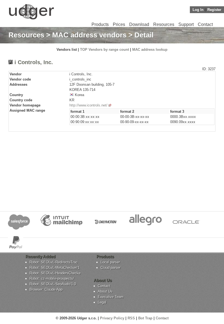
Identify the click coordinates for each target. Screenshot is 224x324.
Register (214, 10)
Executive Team (110, 297)
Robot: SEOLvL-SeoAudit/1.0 (53, 284)
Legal (102, 302)
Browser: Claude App (46, 289)
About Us (105, 291)
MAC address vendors (89, 35)
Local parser (110, 262)
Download (139, 24)
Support (186, 24)
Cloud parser (110, 268)
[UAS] (31, 19)
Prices (119, 24)
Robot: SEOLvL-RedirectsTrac (54, 262)
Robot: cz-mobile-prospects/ (52, 279)
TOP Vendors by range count (104, 49)
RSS (131, 318)
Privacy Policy (112, 318)
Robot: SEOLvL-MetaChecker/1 (54, 268)
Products (100, 24)
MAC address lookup (149, 49)
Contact (205, 24)
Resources (163, 24)
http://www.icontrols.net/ (88, 105)
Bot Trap (145, 318)
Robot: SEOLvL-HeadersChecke (55, 273)
